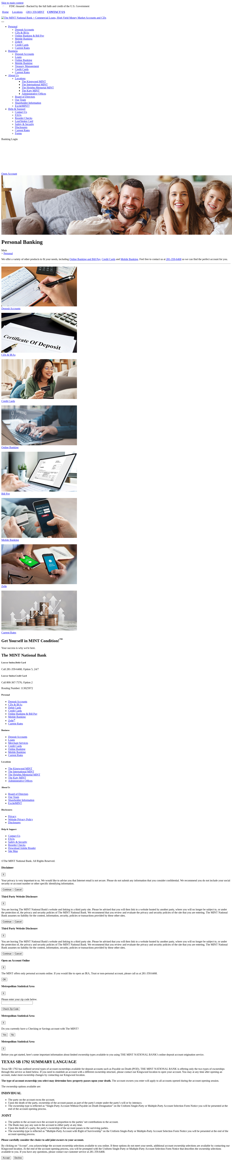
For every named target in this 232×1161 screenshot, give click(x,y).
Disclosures (21, 127)
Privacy (12, 816)
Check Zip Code (11, 1009)
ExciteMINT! (22, 105)
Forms (18, 133)
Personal (12, 26)
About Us (13, 75)
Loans (18, 57)
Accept (6, 1158)
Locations (17, 12)
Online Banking (23, 60)
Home (5, 12)
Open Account (9, 173)
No (12, 1034)
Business (13, 51)
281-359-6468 (173, 259)
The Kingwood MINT (34, 81)
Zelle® (18, 41)
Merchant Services (18, 743)
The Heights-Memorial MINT (38, 87)
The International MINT (35, 84)
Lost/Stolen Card (24, 121)
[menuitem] (119, 37)
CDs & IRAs (22, 32)
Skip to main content (12, 2)
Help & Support (16, 109)
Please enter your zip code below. (19, 999)
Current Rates (22, 47)
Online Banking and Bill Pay (84, 259)
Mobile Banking (23, 38)
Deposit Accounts (24, 29)
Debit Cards (14, 707)
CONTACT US (56, 12)
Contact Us (21, 112)
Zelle (11, 720)
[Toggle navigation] (2, 21)
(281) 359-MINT (35, 12)
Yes (4, 1034)
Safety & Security (24, 124)
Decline (18, 1158)
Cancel (18, 889)
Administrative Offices (34, 93)
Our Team (20, 99)
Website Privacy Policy (20, 819)
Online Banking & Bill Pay (29, 35)
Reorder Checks (23, 118)
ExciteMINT (15, 803)
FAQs (18, 115)
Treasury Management (27, 66)
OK (4, 979)
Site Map (13, 851)
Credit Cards (22, 44)
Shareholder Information (28, 102)
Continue (7, 889)
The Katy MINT (31, 90)
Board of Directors (25, 96)
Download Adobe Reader (22, 848)
